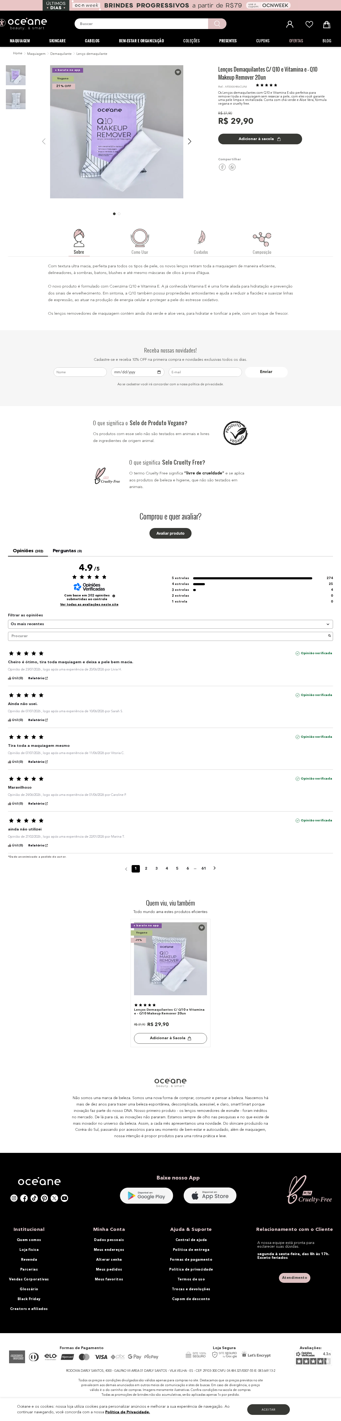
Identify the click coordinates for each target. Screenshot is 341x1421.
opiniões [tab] (28, 550)
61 (203, 868)
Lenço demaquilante (91, 54)
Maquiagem (36, 54)
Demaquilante (61, 54)
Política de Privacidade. (127, 1412)
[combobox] (150, 23)
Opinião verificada (316, 653)
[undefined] (114, 596)
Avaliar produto (170, 533)
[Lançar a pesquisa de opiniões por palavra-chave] (329, 636)
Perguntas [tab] (67, 550)
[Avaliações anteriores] (126, 868)
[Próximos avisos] (214, 869)
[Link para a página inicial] (17, 53)
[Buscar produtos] (217, 23)
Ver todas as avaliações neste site (89, 604)
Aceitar (268, 1409)
